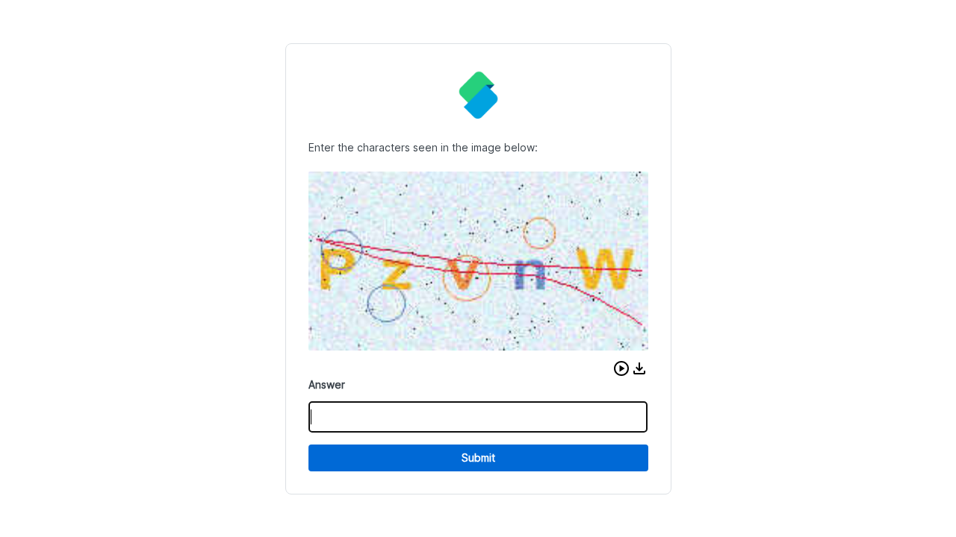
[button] (621, 368)
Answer (326, 384)
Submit (478, 457)
